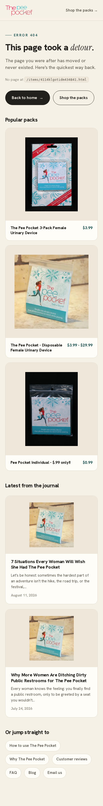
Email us (55, 772)
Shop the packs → (82, 10)
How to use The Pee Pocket (33, 745)
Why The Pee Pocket (27, 759)
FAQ (13, 772)
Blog (32, 772)
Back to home (27, 97)
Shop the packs (74, 97)
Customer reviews (71, 759)
